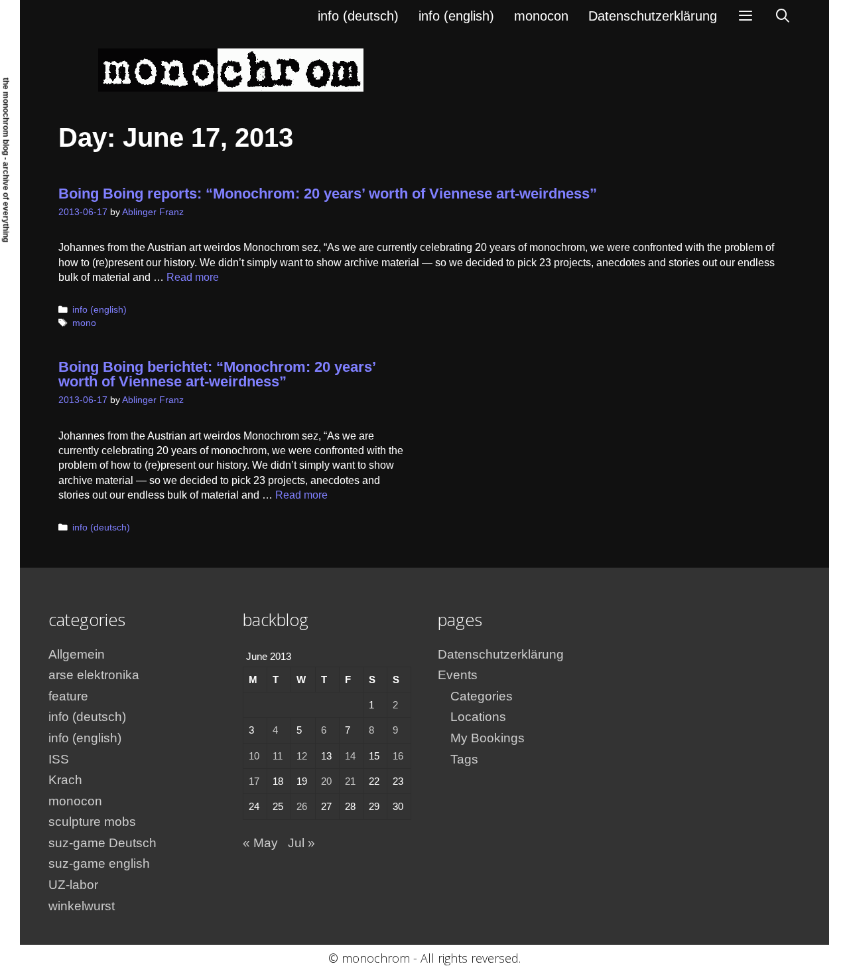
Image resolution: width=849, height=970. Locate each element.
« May (260, 843)
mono (84, 323)
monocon (541, 16)
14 (350, 756)
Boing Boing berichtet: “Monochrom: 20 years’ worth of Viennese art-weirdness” (216, 374)
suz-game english (99, 863)
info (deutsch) (358, 16)
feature (68, 696)
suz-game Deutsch (102, 843)
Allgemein (76, 654)
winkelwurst (81, 906)
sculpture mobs (92, 822)
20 (326, 781)
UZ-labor (73, 885)
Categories (481, 696)
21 (350, 781)
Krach (65, 780)
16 (398, 756)
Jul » (301, 843)
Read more (192, 277)
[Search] (782, 16)
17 (254, 781)
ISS (58, 759)
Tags (464, 759)
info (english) (456, 16)
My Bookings (487, 738)
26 (301, 806)
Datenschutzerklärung (652, 16)
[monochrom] (230, 69)
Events (458, 675)
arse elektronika (93, 675)
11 (278, 756)
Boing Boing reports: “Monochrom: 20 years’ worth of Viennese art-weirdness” (327, 193)
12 (301, 756)
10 (254, 756)
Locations (478, 717)
